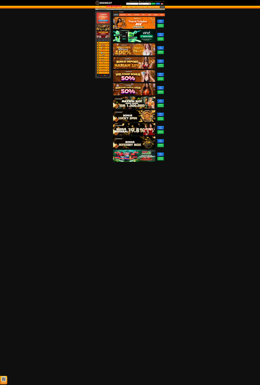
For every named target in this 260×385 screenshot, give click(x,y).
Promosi (162, 7)
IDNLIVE (119, 7)
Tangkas (145, 7)
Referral (157, 7)
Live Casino (139, 7)
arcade (124, 7)
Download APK (134, 1)
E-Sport (109, 7)
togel (133, 7)
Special (116, 14)
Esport (129, 14)
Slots (113, 7)
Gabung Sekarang (160, 25)
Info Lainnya (160, 21)
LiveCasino (136, 14)
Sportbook (103, 7)
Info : (97, 9)
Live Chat (142, 1)
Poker (128, 7)
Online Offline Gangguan (103, 75)
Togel (149, 14)
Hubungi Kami (150, 1)
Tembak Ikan (151, 7)
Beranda (97, 7)
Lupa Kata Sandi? (158, 1)
